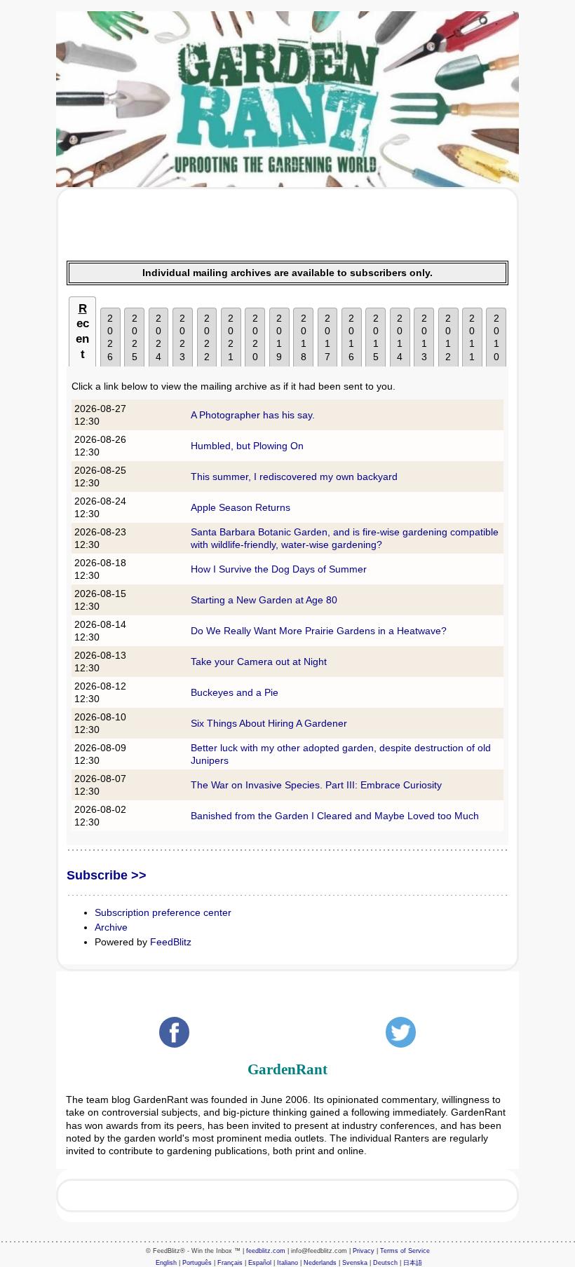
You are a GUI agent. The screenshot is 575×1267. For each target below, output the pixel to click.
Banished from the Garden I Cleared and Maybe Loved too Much (335, 815)
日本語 (412, 1262)
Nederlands (320, 1262)
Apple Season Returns (240, 507)
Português (197, 1262)
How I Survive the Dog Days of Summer (279, 569)
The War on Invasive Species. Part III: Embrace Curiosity (316, 784)
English (166, 1262)
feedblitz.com (265, 1250)
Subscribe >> (107, 875)
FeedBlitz (170, 941)
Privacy (363, 1250)
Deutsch (385, 1262)
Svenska (354, 1262)
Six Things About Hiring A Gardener (269, 723)
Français (230, 1262)
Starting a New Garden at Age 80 (264, 599)
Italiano (287, 1262)
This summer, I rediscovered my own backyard (294, 476)
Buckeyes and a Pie (234, 692)
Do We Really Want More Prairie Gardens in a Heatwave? (319, 630)
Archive (111, 927)
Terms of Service (405, 1250)
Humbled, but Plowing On (247, 445)
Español (259, 1262)
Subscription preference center (163, 912)
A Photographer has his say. (253, 414)
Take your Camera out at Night (259, 661)
